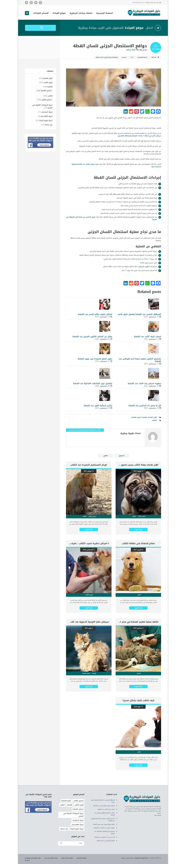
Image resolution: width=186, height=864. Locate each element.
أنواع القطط (152, 417)
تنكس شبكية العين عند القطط (98, 405)
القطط (144, 417)
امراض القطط (136, 417)
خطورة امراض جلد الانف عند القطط (144, 383)
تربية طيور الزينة (45, 120)
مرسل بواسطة (136, 49)
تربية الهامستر (46, 116)
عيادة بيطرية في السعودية (33, 858)
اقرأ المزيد (138, 529)
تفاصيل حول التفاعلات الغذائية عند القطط (92, 383)
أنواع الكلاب (47, 82)
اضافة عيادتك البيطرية (81, 13)
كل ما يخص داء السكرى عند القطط (145, 405)
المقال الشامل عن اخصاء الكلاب (105, 840)
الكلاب (50, 95)
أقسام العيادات (40, 13)
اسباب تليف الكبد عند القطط (147, 336)
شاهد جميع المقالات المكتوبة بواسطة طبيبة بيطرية (84, 430)
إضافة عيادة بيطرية (67, 858)
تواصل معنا (157, 815)
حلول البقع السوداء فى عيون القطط (95, 359)
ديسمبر (124, 57)
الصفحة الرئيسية (104, 13)
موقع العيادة (59, 13)
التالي (105, 455)
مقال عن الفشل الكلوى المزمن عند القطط (92, 336)
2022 (132, 57)
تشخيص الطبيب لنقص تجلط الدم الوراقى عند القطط (140, 360)
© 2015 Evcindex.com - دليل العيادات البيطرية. (148, 858)
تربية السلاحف (46, 111)
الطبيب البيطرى (144, 266)
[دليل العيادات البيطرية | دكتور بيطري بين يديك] (144, 12)
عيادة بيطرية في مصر (51, 858)
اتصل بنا (27, 860)
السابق (121, 455)
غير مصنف (48, 124)
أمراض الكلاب (46, 99)
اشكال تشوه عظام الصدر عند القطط (95, 314)
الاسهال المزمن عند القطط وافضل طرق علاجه (139, 314)
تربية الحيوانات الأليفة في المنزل (42, 106)
